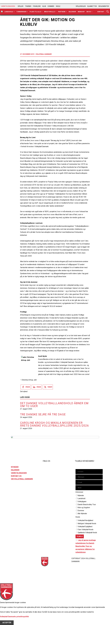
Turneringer (21, 11)
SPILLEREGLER (81, 6)
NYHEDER (14, 467)
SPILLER (20, 6)
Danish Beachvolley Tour (87, 505)
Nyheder (81, 495)
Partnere (61, 11)
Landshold (8, 11)
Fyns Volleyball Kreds (85, 530)
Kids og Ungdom (84, 508)
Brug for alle (49, 11)
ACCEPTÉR (6, 623)
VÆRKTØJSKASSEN (19, 473)
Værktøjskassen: (8, 6)
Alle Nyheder (82, 514)
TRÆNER (28, 6)
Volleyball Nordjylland (85, 520)
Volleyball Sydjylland (85, 527)
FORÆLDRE (37, 6)
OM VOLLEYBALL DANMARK (22, 479)
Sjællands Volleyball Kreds (87, 533)
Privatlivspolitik (17, 558)
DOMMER (51, 6)
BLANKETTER (92, 6)
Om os (88, 11)
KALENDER (15, 470)
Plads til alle (35, 11)
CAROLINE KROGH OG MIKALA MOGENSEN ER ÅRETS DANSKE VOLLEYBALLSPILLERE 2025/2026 (54, 424)
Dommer (81, 511)
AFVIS (4, 620)
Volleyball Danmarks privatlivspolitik (14, 617)
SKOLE (58, 6)
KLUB (44, 6)
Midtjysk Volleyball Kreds (87, 524)
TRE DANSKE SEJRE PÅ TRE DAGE (43, 414)
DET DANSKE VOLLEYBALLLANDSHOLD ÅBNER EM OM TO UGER (54, 404)
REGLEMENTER (104, 6)
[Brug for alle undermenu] (14, 11)
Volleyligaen (82, 502)
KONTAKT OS (16, 476)
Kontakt (100, 11)
